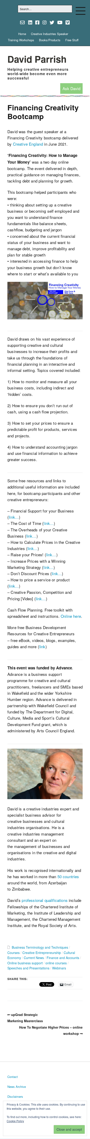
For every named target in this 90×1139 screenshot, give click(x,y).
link (42, 646)
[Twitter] (52, 22)
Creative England (28, 144)
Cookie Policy (15, 1121)
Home (22, 34)
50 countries (68, 876)
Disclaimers (15, 1096)
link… (14, 517)
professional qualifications (45, 900)
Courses (13, 952)
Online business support (25, 963)
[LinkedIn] (30, 22)
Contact (12, 1076)
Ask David (71, 88)
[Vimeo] (68, 22)
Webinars (59, 968)
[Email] (22, 22)
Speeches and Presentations (28, 968)
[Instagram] (45, 22)
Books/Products (49, 40)
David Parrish (36, 58)
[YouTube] (59, 22)
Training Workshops (21, 40)
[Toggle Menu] (80, 11)
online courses (56, 963)
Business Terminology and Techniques (40, 947)
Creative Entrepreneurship (41, 952)
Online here (71, 616)
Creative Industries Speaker (49, 34)
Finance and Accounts (63, 957)
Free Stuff (71, 40)
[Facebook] (37, 22)
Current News (34, 957)
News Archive (16, 1086)
